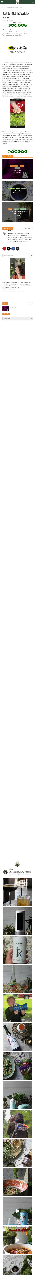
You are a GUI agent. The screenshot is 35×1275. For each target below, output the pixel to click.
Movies (22, 166)
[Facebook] (9, 25)
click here (14, 139)
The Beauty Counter (20, 292)
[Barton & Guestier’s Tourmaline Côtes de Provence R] (17, 979)
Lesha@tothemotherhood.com (10, 289)
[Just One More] (5, 308)
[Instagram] (9, 249)
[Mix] (22, 25)
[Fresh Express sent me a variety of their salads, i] (17, 1182)
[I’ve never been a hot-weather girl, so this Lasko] (17, 921)
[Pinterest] (19, 25)
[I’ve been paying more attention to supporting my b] (17, 950)
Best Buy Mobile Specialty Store (17, 63)
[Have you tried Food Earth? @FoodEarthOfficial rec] (17, 1240)
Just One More (17, 170)
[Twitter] (12, 25)
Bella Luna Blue (17, 191)
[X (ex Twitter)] (17, 249)
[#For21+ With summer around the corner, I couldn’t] (17, 1211)
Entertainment (14, 166)
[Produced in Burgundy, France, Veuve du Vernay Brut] (17, 1037)
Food (17, 188)
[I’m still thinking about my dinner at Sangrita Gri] (17, 892)
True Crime (23, 209)
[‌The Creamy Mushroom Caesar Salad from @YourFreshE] (17, 1066)
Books (10, 209)
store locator (21, 135)
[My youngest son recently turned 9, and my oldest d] (17, 1008)
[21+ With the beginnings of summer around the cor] (17, 1153)
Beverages (11, 188)
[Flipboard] (25, 25)
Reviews (17, 168)
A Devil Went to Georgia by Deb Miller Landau (17, 212)
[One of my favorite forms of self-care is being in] (17, 1095)
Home (4, 7)
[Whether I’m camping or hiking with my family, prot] (17, 1124)
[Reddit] (15, 25)
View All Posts (28, 228)
